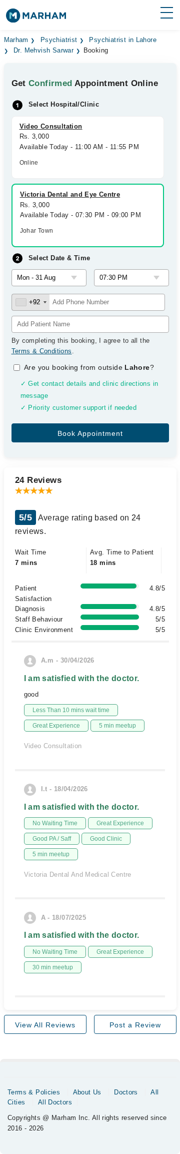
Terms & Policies (34, 1092)
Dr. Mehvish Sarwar (44, 50)
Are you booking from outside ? (89, 367)
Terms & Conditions (42, 351)
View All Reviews (45, 1025)
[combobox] (31, 302)
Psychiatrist (59, 40)
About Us (87, 1092)
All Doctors (55, 1102)
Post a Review (135, 1025)
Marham (16, 40)
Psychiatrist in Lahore (122, 40)
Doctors (126, 1092)
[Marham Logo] (36, 19)
